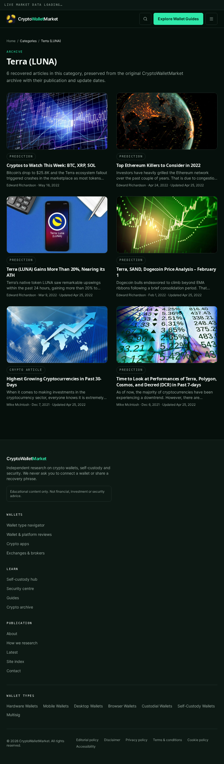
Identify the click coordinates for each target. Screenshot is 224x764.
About (12, 633)
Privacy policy (137, 740)
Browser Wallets (122, 706)
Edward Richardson (21, 185)
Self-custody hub (22, 579)
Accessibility (86, 746)
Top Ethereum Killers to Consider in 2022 (158, 165)
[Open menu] (211, 19)
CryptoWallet (26, 458)
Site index (15, 661)
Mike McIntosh (18, 404)
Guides (13, 597)
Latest (12, 652)
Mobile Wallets (56, 706)
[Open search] (145, 19)
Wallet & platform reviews (29, 534)
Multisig (13, 714)
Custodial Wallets (157, 706)
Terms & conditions (167, 740)
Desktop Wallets (88, 706)
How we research (22, 642)
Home (11, 41)
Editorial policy (87, 740)
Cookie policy (197, 740)
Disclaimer (112, 740)
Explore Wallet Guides (178, 18)
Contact (14, 670)
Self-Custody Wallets (196, 706)
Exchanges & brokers (26, 553)
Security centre (20, 588)
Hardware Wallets (22, 706)
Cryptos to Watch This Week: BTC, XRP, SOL (51, 165)
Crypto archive (20, 607)
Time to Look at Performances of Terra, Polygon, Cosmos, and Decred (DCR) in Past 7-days (166, 382)
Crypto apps (18, 543)
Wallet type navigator (26, 525)
